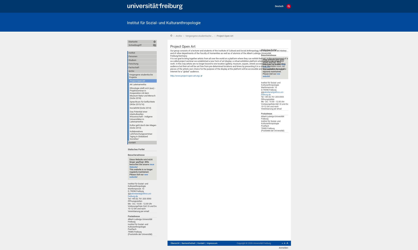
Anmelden (283, 248)
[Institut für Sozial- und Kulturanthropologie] (275, 21)
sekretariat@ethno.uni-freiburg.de (272, 93)
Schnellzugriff (135, 45)
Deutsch (279, 6)
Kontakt (201, 243)
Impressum (212, 243)
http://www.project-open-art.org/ (185, 76)
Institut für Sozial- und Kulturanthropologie (164, 23)
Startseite (171, 35)
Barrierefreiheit (188, 243)
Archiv (179, 36)
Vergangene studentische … (199, 36)
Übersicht (175, 243)
